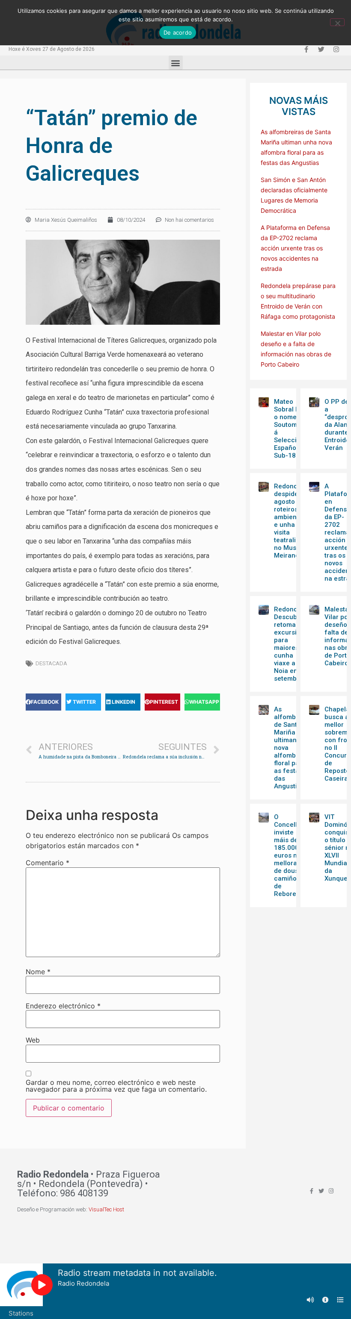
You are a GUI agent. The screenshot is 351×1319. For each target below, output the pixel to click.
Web (33, 1040)
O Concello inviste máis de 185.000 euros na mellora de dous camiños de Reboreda (289, 855)
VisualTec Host (106, 1209)
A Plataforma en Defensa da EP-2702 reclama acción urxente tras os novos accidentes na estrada (295, 248)
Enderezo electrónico (63, 1005)
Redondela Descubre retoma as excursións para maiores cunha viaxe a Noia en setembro (291, 643)
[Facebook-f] (306, 49)
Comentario (47, 862)
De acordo (178, 32)
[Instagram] (336, 49)
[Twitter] (321, 49)
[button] (176, 63)
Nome (38, 971)
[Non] (337, 22)
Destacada (51, 663)
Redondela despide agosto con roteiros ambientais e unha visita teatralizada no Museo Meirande (292, 520)
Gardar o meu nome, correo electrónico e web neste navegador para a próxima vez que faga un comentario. (116, 1086)
